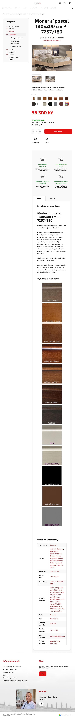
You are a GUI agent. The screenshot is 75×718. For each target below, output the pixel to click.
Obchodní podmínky (10, 678)
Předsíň (11, 55)
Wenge (58, 599)
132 (58, 576)
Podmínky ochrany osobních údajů (15, 681)
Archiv (43, 674)
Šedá (52, 563)
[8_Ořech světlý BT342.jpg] (52, 374)
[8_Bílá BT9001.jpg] (52, 435)
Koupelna (12, 52)
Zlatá (52, 568)
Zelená (60, 565)
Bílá (57, 551)
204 (58, 571)
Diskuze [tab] (52, 198)
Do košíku (59, 131)
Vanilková (53, 565)
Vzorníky (6, 675)
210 (51, 584)
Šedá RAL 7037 (55, 609)
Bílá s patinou (55, 602)
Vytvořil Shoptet (66, 715)
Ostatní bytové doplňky (14, 58)
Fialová (53, 556)
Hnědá (58, 556)
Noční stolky (14, 41)
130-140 (53, 576)
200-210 (53, 571)
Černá (52, 554)
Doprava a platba (9, 672)
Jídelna (11, 29)
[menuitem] (6, 8)
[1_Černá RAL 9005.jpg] (52, 475)
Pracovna (12, 49)
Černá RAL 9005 (56, 604)
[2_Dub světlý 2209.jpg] (52, 313)
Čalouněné (54, 630)
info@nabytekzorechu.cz (48, 697)
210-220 (60, 582)
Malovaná (53, 558)
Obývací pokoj (14, 26)
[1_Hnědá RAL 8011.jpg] (52, 496)
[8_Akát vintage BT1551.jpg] (52, 292)
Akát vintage (55, 588)
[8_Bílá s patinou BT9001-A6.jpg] (52, 455)
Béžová (53, 551)
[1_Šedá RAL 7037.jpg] (52, 516)
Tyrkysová (58, 563)
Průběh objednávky (10, 669)
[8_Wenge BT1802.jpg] (52, 414)
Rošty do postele (17, 38)
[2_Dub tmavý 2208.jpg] (52, 333)
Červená (58, 554)
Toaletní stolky (15, 46)
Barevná (60, 549)
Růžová (53, 561)
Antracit (53, 549)
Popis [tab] (39, 198)
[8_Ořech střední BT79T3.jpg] (52, 353)
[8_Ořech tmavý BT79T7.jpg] (52, 394)
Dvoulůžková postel (57, 636)
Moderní (53, 615)
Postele (13, 35)
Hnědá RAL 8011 (56, 606)
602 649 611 (43, 699)
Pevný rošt (54, 619)
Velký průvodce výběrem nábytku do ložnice (54, 666)
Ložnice (11, 31)
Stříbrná (59, 561)
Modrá (60, 558)
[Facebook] (41, 704)
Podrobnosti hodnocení (51, 40)
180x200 (53, 624)
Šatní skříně (14, 44)
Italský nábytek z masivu (12, 667)
